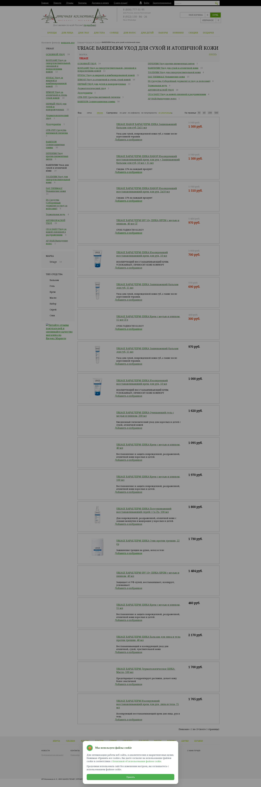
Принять (130, 777)
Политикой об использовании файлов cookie (136, 761)
